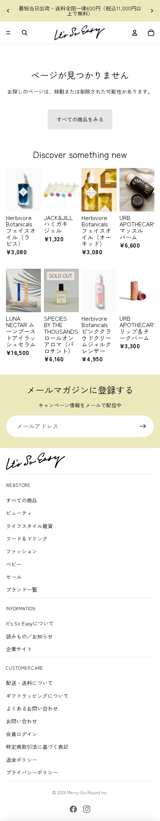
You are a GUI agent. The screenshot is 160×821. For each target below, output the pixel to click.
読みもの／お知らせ (29, 636)
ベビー (14, 564)
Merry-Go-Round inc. (87, 792)
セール (14, 577)
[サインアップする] (143, 426)
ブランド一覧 (21, 589)
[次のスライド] (152, 11)
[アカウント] (135, 33)
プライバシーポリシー (32, 772)
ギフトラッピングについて (37, 695)
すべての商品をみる (80, 119)
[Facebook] (73, 809)
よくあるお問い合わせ (32, 708)
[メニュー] (8, 32)
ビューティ (19, 513)
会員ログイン (21, 734)
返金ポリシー (21, 759)
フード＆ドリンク (27, 538)
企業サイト (19, 649)
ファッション (21, 551)
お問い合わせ (21, 721)
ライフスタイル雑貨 (29, 526)
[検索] (24, 33)
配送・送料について (29, 682)
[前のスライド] (8, 11)
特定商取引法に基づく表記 (37, 746)
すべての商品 (21, 500)
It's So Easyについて (30, 623)
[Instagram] (86, 809)
